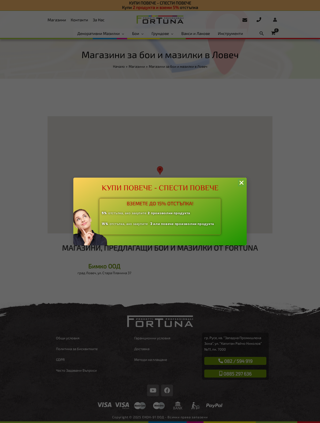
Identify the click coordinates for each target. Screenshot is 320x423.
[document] (160, 211)
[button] (241, 183)
